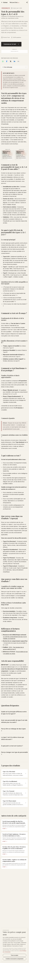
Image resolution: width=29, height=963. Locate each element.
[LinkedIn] (14, 61)
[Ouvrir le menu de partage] (26, 2)
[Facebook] (6, 61)
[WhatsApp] (2, 61)
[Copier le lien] (18, 61)
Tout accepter (14, 955)
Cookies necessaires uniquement (14, 958)
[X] (10, 61)
